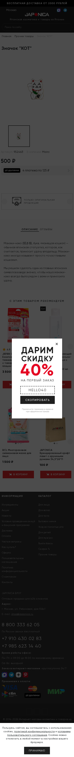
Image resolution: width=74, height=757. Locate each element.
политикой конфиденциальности (34, 731)
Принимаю (37, 750)
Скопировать (37, 400)
